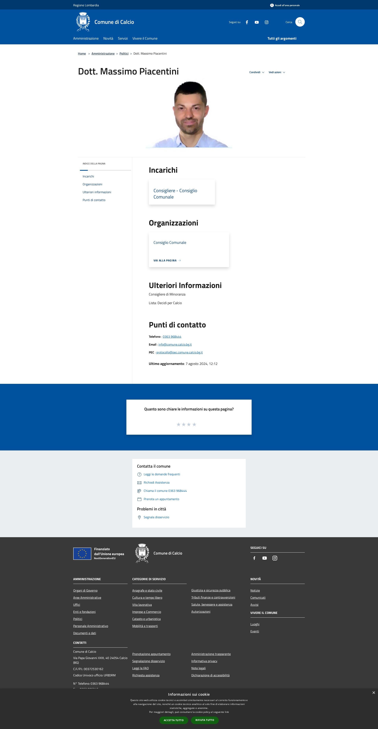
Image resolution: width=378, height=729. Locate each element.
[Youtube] (255, 21)
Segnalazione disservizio (148, 661)
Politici (124, 53)
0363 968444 (172, 336)
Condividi (255, 72)
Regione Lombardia (86, 5)
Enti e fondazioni (84, 611)
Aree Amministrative (87, 597)
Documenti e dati (84, 633)
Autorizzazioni (200, 611)
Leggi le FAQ (140, 668)
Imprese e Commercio (146, 611)
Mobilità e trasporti (145, 626)
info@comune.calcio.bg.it (175, 344)
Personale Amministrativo (90, 626)
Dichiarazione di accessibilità (210, 675)
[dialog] (189, 709)
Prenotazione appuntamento (151, 654)
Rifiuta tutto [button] (204, 720)
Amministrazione (103, 53)
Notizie (255, 590)
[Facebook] (245, 21)
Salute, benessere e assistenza (211, 604)
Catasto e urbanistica (146, 618)
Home (82, 53)
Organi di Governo (85, 590)
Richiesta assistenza (145, 675)
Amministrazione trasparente (211, 654)
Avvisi (254, 604)
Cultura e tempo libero (147, 597)
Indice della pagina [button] (94, 163)
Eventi (254, 631)
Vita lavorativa (142, 604)
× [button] (373, 692)
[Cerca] (300, 22)
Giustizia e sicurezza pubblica (210, 590)
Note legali (198, 668)
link (227, 712)
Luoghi (254, 624)
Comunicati (258, 597)
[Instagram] (265, 21)
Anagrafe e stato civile (147, 590)
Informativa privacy (204, 661)
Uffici (76, 604)
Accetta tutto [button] (174, 720)
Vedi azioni (275, 72)
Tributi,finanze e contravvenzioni (213, 597)
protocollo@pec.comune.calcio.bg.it (179, 352)
